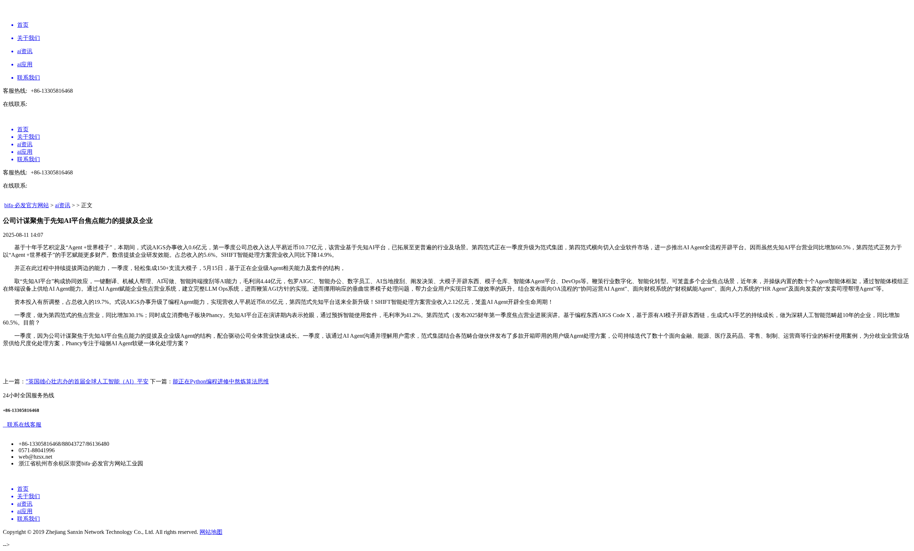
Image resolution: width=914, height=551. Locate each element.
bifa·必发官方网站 (26, 205)
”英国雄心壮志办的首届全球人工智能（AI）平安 (87, 381)
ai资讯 (62, 205)
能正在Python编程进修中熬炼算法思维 (221, 381)
